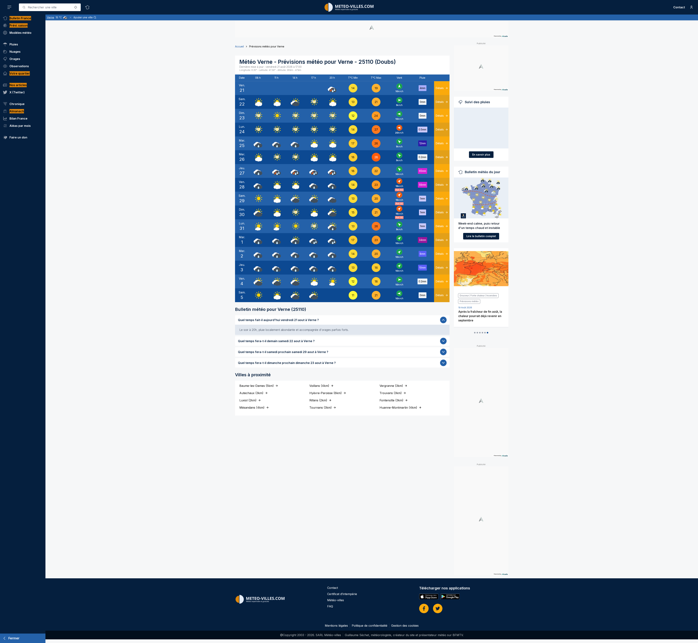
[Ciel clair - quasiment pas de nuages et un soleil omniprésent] (276, 115)
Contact (679, 7)
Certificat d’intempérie (342, 594)
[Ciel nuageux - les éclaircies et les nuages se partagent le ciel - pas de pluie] (258, 102)
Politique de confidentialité (369, 625)
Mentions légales (336, 625)
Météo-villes (335, 600)
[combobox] (50, 7)
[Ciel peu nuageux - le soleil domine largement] (258, 226)
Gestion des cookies (405, 625)
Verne (50, 17)
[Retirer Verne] (70, 17)
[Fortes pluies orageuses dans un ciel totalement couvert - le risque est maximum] (332, 88)
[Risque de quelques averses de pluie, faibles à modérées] (332, 226)
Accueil (239, 46)
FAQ (330, 606)
